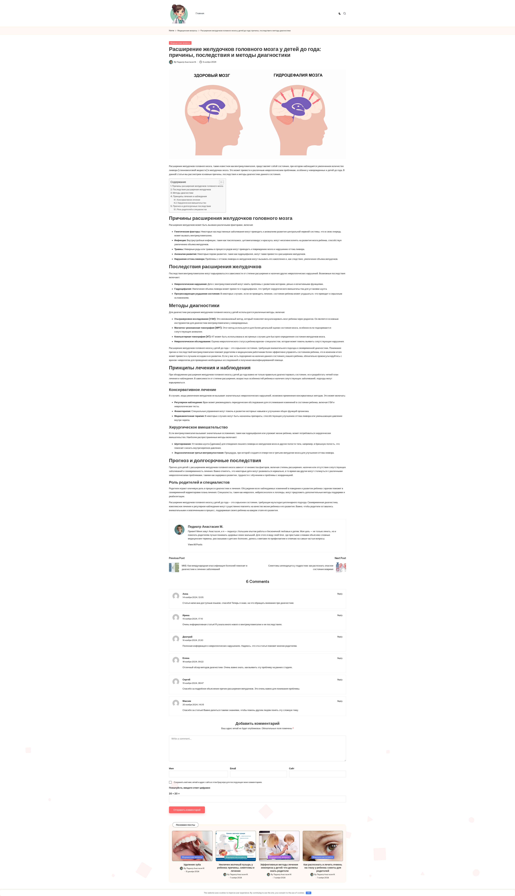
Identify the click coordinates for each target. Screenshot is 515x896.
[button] (195, 544)
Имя (171, 768)
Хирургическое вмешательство (191, 203)
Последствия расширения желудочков (192, 189)
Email (233, 768)
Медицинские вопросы (180, 43)
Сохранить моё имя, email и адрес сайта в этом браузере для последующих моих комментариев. (218, 782)
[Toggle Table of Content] (220, 182)
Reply (340, 594)
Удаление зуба (192, 864)
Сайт (291, 768)
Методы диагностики (183, 193)
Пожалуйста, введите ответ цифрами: (189, 787)
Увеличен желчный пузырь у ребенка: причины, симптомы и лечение (235, 867)
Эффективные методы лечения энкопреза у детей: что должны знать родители (279, 867)
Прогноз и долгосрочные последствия (192, 206)
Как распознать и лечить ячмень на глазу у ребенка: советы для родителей (323, 867)
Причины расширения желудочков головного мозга (197, 186)
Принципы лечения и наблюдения (190, 196)
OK (308, 893)
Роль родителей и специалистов (192, 209)
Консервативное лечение (188, 199)
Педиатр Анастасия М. (205, 527)
